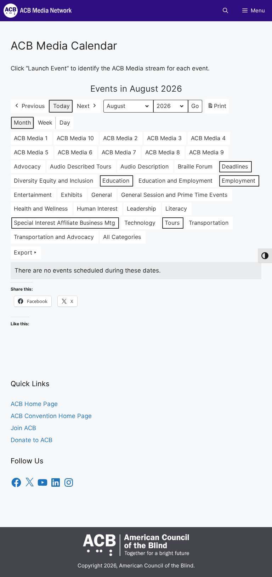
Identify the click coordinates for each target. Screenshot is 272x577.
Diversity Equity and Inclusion (53, 180)
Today (61, 105)
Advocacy (27, 166)
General (101, 194)
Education (115, 180)
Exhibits (71, 194)
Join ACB (23, 428)
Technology (139, 222)
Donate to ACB (31, 440)
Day (65, 122)
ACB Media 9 (206, 152)
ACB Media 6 (75, 152)
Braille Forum (195, 166)
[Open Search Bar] (225, 10)
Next (83, 105)
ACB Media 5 (31, 152)
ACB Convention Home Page (51, 415)
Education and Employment (175, 180)
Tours (172, 222)
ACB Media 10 (75, 138)
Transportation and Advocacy (54, 236)
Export (23, 252)
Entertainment (33, 194)
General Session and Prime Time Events (174, 194)
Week (45, 122)
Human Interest (97, 208)
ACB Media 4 (208, 138)
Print (216, 108)
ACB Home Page (34, 403)
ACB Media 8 (162, 152)
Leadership (141, 208)
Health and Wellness (41, 208)
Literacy (176, 208)
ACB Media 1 (30, 138)
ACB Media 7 (119, 152)
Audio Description (144, 166)
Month (22, 122)
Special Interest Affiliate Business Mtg (64, 222)
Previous (33, 105)
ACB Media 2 (120, 138)
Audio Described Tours (80, 166)
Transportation (208, 222)
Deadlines (235, 166)
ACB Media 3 (164, 138)
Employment (238, 180)
